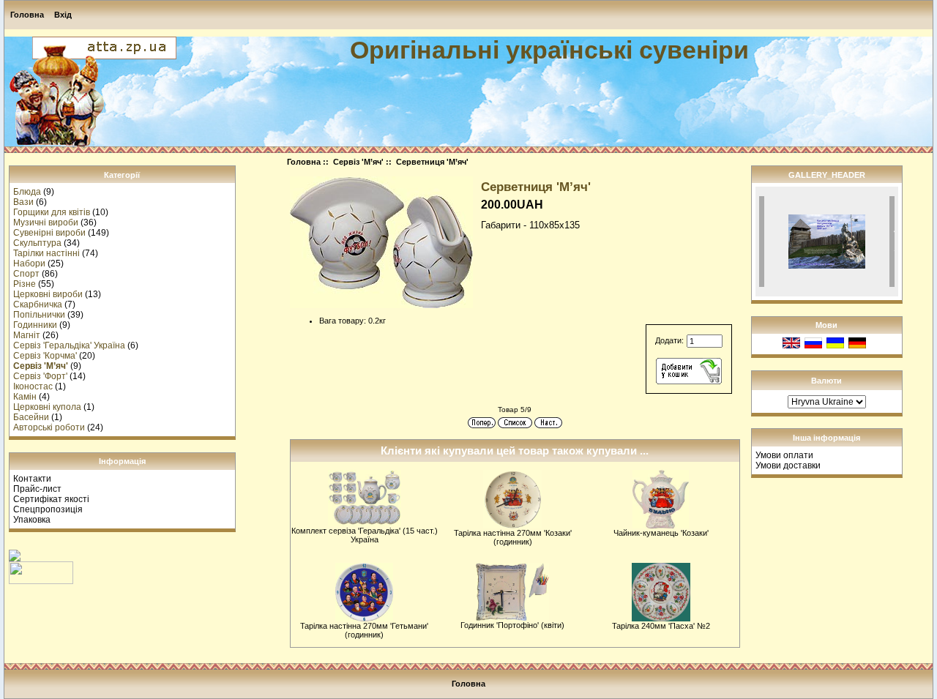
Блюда (27, 192)
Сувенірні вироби (49, 233)
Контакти (32, 479)
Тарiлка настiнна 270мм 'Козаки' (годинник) (513, 537)
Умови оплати (784, 455)
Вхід (63, 14)
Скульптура (37, 243)
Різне (24, 284)
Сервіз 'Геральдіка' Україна (69, 345)
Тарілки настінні (46, 253)
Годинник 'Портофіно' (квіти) (512, 625)
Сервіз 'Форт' (40, 376)
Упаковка (32, 520)
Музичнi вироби (45, 222)
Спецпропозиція (48, 509)
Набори (29, 263)
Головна (27, 14)
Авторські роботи (49, 427)
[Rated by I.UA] (41, 581)
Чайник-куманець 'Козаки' (661, 532)
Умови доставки (788, 465)
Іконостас (33, 386)
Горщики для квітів (51, 212)
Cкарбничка (37, 304)
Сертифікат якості (51, 499)
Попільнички (39, 315)
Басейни (31, 417)
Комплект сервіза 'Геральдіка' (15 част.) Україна (364, 535)
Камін (25, 397)
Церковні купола (47, 407)
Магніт (26, 335)
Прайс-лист (37, 489)
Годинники (35, 325)
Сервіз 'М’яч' (358, 161)
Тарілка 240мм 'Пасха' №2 (661, 625)
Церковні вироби (48, 294)
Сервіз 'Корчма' (45, 356)
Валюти (826, 380)
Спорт (26, 274)
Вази (23, 202)
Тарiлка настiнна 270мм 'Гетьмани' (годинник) (364, 630)
